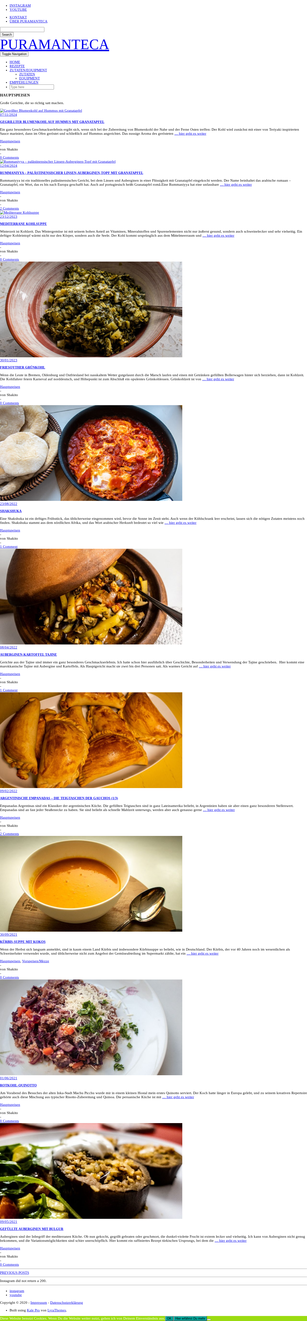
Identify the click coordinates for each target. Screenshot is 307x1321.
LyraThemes (56, 1310)
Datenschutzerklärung (66, 1302)
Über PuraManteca (28, 21)
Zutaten (27, 74)
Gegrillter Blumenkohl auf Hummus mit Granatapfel (52, 122)
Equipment (29, 78)
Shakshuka (11, 511)
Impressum (38, 1302)
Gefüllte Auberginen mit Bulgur (31, 1229)
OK (169, 1318)
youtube (18, 9)
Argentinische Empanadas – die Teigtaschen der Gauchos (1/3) (59, 798)
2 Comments (9, 208)
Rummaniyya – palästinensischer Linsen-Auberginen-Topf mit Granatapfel (71, 173)
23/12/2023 (8, 216)
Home (15, 62)
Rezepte (17, 66)
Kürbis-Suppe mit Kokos (23, 942)
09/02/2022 (8, 791)
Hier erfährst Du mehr (190, 1318)
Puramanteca (54, 44)
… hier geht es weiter (190, 133)
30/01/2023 (8, 360)
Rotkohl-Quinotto (18, 1085)
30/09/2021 (8, 934)
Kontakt (18, 17)
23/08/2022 (8, 504)
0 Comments (9, 157)
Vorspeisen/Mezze (35, 961)
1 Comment (9, 547)
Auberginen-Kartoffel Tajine (28, 654)
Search (7, 34)
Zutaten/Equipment (28, 70)
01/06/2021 (8, 1078)
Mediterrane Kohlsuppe (23, 224)
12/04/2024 (8, 166)
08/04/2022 (8, 647)
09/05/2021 (8, 1222)
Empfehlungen (24, 82)
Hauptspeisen (10, 141)
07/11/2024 (8, 115)
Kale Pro (33, 1310)
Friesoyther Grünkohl (22, 367)
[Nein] (209, 1319)
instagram (20, 5)
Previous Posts (14, 1273)
